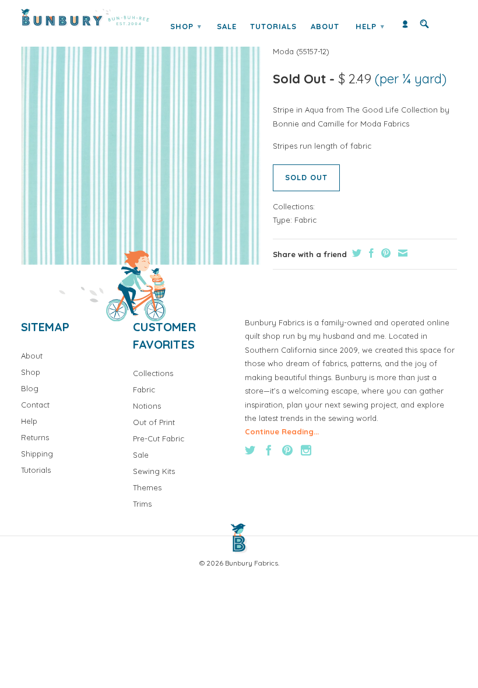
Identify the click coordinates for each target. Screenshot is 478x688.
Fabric (305, 219)
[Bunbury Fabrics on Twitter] (250, 450)
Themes (147, 487)
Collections (153, 373)
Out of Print (154, 422)
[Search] (424, 26)
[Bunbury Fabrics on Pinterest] (287, 450)
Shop (186, 26)
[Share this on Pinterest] (384, 253)
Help (370, 26)
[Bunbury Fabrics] (85, 18)
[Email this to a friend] (401, 253)
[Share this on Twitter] (355, 253)
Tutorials (273, 26)
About (325, 26)
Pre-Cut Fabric (158, 438)
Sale (227, 26)
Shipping (37, 453)
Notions (147, 405)
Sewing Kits (154, 471)
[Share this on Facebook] (370, 253)
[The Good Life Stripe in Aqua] (141, 144)
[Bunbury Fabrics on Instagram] (306, 450)
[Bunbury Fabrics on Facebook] (268, 450)
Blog (29, 388)
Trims (142, 503)
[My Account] (405, 26)
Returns (35, 437)
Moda (283, 51)
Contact (35, 404)
